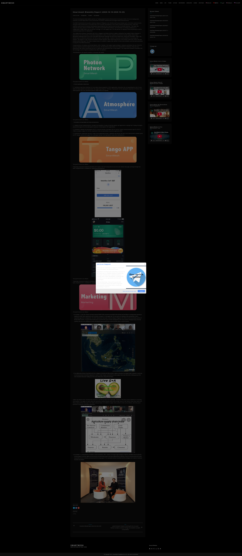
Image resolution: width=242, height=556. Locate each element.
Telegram (141, 291)
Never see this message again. (129, 291)
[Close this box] (144, 264)
